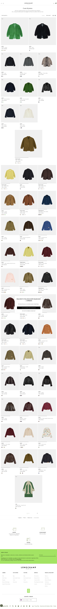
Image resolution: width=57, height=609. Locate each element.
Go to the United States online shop (29, 307)
